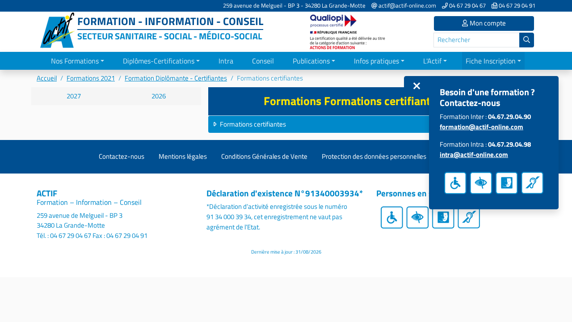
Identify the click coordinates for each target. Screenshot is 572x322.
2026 (158, 96)
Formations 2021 (91, 78)
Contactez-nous (121, 156)
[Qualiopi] (348, 31)
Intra (226, 60)
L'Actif (432, 60)
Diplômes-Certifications (158, 60)
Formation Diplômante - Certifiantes (176, 78)
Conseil (263, 60)
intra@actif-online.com (474, 154)
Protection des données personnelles (374, 156)
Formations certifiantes (372, 124)
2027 (74, 96)
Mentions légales (183, 156)
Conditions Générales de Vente (264, 156)
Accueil (47, 78)
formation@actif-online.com (481, 127)
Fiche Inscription (491, 60)
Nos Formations (75, 60)
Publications (311, 60)
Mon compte (487, 23)
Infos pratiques (376, 60)
